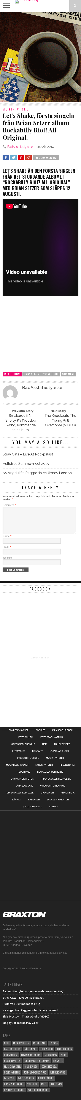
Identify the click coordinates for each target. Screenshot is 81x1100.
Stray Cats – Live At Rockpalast (28, 454)
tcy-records (64, 1049)
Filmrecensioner (62, 730)
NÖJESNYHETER (44, 765)
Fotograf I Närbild (51, 737)
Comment (9, 505)
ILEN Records (57, 1072)
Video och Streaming (52, 786)
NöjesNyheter (12, 1072)
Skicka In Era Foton (22, 779)
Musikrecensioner (17, 765)
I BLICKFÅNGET (62, 744)
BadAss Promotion (58, 800)
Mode (64, 1055)
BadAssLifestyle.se (20, 146)
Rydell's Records (14, 1090)
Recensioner (67, 765)
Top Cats (56, 1084)
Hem (44, 744)
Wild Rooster (26, 1078)
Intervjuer (18, 751)
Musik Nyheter (55, 758)
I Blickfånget (46, 1078)
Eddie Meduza (49, 1066)
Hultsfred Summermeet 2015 (26, 464)
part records (12, 1049)
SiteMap (53, 807)
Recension (47, 1049)
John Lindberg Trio (35, 1072)
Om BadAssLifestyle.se (19, 793)
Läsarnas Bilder (59, 751)
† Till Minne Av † (32, 807)
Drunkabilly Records (37, 1060)
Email (7, 547)
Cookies (40, 730)
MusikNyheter (21, 1043)
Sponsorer (47, 793)
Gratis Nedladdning (23, 744)
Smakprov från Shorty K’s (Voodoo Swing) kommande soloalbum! (20, 423)
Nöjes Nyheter (12, 1060)
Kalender (34, 800)
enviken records (30, 1055)
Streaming (68, 374)
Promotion (10, 1055)
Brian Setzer (31, 374)
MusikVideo (31, 1066)
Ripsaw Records (13, 1084)
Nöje (56, 374)
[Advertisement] (40, 56)
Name (7, 536)
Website (7, 557)
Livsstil (58, 1060)
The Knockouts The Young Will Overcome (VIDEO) (60, 420)
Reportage (24, 772)
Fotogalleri (25, 737)
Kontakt (37, 751)
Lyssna (46, 374)
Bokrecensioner (18, 730)
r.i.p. (44, 1084)
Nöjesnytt (31, 1049)
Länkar (16, 800)
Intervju (9, 1078)
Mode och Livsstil (28, 758)
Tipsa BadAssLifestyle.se (56, 779)
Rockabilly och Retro (50, 772)
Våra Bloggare (24, 786)
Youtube (32, 1084)
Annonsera (68, 793)
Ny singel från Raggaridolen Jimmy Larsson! (38, 473)
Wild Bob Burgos (38, 1090)
